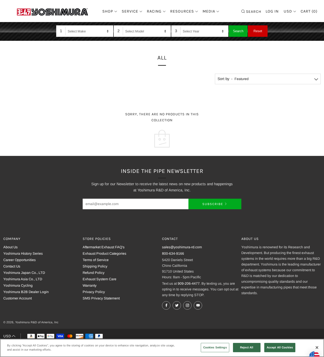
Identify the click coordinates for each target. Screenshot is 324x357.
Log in (272, 11)
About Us (10, 247)
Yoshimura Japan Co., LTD (24, 273)
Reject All (246, 347)
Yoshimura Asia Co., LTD (22, 279)
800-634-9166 (173, 253)
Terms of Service (96, 260)
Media (209, 11)
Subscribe (212, 204)
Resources (182, 11)
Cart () (309, 11)
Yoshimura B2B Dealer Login (26, 292)
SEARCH (253, 11)
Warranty (90, 285)
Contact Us (11, 266)
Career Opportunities (19, 260)
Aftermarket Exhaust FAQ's (104, 247)
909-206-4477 (189, 283)
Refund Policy (93, 273)
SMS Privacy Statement (101, 298)
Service (130, 11)
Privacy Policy (94, 292)
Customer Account (17, 298)
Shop (107, 11)
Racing (154, 11)
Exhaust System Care (99, 279)
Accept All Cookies (280, 347)
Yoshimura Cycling (18, 285)
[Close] (317, 347)
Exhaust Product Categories (104, 253)
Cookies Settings (215, 347)
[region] (162, 348)
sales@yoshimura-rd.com (182, 247)
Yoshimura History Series (23, 253)
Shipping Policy (95, 266)
